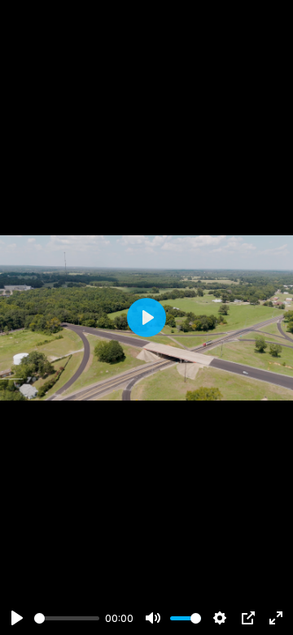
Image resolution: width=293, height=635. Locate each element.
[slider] (66, 618)
